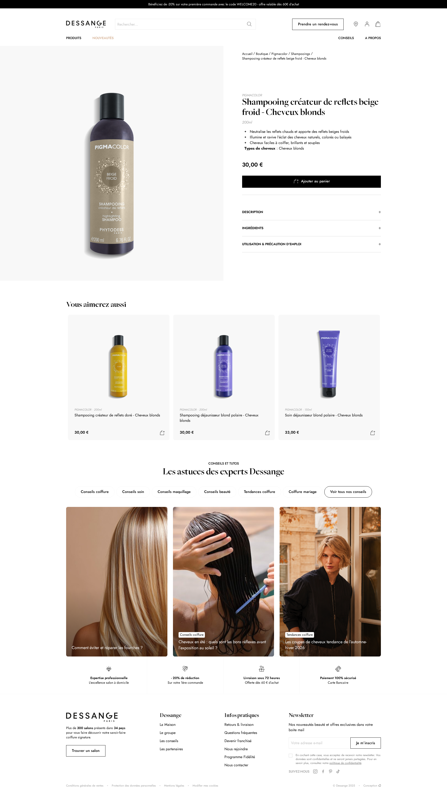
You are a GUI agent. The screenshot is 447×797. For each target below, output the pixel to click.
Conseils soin (133, 491)
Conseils (346, 38)
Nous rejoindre (236, 749)
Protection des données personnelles (134, 786)
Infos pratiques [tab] (241, 716)
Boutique (262, 53)
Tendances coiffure (259, 491)
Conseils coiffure (95, 491)
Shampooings (300, 53)
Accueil (247, 53)
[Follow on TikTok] (338, 771)
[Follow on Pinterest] (330, 771)
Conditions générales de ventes (84, 786)
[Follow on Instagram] (315, 771)
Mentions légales (174, 786)
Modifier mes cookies (205, 786)
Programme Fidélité (239, 757)
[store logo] (86, 24)
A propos (373, 38)
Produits (73, 38)
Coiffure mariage (303, 491)
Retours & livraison (239, 724)
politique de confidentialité (345, 763)
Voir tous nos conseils (348, 491)
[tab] (311, 212)
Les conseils (169, 740)
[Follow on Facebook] (323, 771)
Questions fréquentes (240, 732)
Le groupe (168, 732)
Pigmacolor (279, 53)
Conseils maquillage (174, 491)
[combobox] (185, 24)
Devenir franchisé (237, 740)
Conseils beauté (217, 491)
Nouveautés (103, 38)
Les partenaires (171, 749)
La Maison (168, 724)
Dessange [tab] (170, 716)
